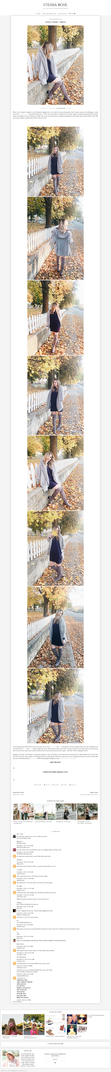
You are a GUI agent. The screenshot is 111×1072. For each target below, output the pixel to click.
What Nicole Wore (22, 847)
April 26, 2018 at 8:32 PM (24, 1000)
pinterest (56, 784)
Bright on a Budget (22, 915)
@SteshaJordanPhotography (68, 758)
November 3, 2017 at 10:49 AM (25, 878)
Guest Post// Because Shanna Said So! (74, 1037)
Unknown (19, 874)
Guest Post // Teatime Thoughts (9, 1037)
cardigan (53, 108)
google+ (73, 784)
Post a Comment (17, 1001)
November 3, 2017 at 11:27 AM (25, 888)
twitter (47, 784)
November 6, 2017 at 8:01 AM (25, 906)
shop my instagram (49, 13)
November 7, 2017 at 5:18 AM (25, 913)
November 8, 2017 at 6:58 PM (25, 925)
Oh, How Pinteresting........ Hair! (97, 1016)
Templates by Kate (22, 1070)
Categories (62, 13)
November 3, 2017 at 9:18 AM (25, 872)
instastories (33, 758)
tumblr (65, 784)
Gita (18, 908)
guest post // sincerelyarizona (30, 1037)
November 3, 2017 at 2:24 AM (25, 845)
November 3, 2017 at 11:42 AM (25, 895)
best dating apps (21, 957)
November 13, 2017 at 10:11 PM (25, 959)
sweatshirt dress (45, 108)
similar (68, 108)
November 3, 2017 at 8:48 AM (25, 852)
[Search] (55, 1062)
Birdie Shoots (20, 944)
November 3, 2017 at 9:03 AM (25, 862)
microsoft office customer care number (27, 971)
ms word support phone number (45, 950)
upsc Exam (46, 963)
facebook (38, 784)
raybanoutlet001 (21, 976)
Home (38, 13)
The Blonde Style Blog (23, 854)
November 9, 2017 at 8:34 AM (25, 936)
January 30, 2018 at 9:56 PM (24, 966)
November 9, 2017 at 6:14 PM (25, 946)
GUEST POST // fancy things (55, 1036)
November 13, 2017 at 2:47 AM (25, 953)
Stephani (19, 880)
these (24, 749)
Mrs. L (18, 834)
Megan (18, 864)
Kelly (18, 938)
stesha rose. (55, 4)
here (51, 747)
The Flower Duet (21, 843)
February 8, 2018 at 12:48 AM (25, 974)
